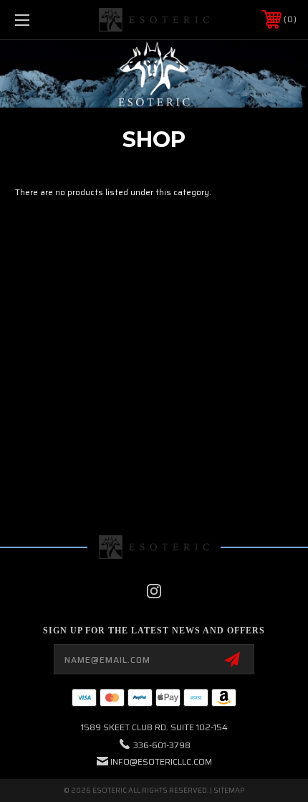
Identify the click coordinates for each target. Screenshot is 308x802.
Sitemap (228, 790)
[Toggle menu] (43, 19)
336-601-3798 (162, 745)
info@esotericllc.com (161, 761)
